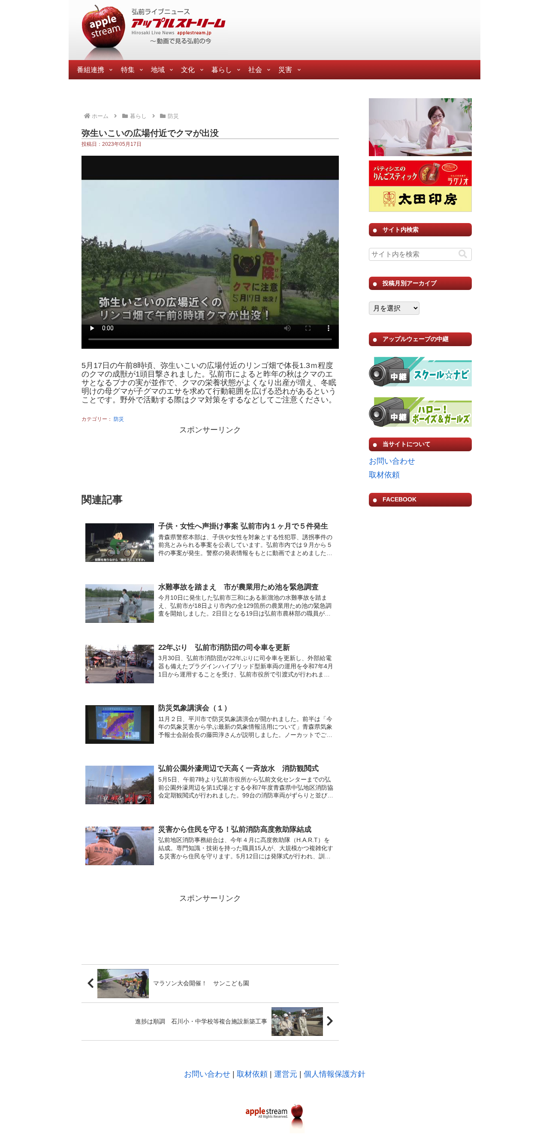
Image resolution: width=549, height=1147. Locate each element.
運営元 (285, 1074)
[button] (463, 254)
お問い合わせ (392, 461)
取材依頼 (384, 475)
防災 (119, 419)
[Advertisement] (210, 458)
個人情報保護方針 (334, 1074)
